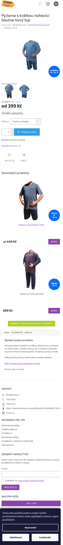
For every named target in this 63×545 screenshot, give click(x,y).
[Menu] (56, 4)
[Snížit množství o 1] (12, 134)
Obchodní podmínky (11, 425)
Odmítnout (16, 537)
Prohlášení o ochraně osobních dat (17, 441)
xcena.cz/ (10, 413)
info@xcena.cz (12, 394)
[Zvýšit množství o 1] (12, 130)
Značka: (10, 28)
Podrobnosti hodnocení (38, 25)
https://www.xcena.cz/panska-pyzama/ (22, 363)
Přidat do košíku (29, 132)
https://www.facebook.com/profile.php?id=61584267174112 (33, 408)
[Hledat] (40, 4)
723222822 (11, 399)
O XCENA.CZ (7, 433)
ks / (31, 503)
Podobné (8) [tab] (17, 332)
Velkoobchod (8, 445)
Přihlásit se (10, 487)
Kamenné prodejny (10, 437)
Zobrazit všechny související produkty (31, 323)
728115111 (11, 403)
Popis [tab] (6, 332)
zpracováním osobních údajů (31, 480)
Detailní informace (10, 146)
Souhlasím (45, 537)
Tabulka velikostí (9, 429)
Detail (54, 241)
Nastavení (30, 527)
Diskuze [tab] (28, 332)
